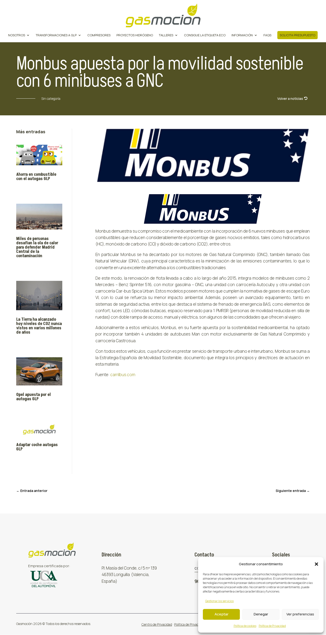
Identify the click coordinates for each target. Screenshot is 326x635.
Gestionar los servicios (219, 601)
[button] (316, 564)
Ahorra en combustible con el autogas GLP (36, 176)
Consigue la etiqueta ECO (205, 35)
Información (242, 35)
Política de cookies (245, 626)
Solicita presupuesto (297, 35)
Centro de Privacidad (157, 624)
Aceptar (221, 614)
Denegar (261, 614)
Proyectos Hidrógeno (134, 35)
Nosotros (16, 35)
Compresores (98, 35)
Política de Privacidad (272, 626)
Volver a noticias (290, 98)
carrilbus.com (122, 374)
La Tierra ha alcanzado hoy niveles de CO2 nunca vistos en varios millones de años (39, 325)
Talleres (166, 35)
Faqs (267, 35)
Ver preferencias (300, 614)
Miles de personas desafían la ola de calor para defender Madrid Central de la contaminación (37, 247)
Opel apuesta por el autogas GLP (33, 397)
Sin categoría (50, 98)
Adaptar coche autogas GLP (37, 447)
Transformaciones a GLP (56, 35)
